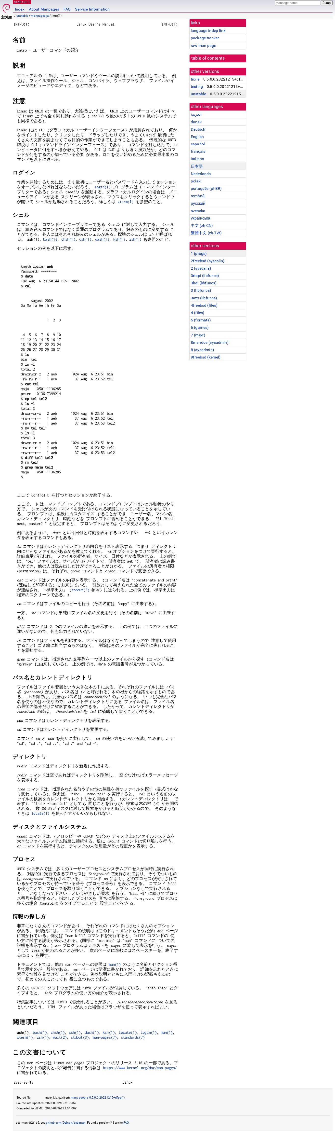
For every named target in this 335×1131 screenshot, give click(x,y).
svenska (198, 210)
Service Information (92, 9)
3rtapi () (205, 275)
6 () (200, 327)
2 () (201, 268)
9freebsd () (206, 357)
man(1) (115, 964)
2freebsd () (207, 261)
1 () (199, 253)
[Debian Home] (6, 10)
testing (197, 86)
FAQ (67, 9)
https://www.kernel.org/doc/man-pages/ (140, 1068)
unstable (22, 15)
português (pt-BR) (206, 188)
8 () (202, 349)
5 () (201, 320)
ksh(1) (119, 239)
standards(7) (133, 1037)
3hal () (204, 283)
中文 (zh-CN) (202, 225)
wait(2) (60, 1037)
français (198, 151)
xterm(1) (125, 202)
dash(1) (102, 239)
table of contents (208, 58)
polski (196, 181)
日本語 (197, 166)
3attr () (204, 298)
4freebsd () (204, 305)
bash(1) (50, 239)
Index (20, 9)
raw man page (203, 45)
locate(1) (40, 813)
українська (200, 218)
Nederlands (201, 173)
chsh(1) (68, 239)
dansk (196, 122)
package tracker (205, 38)
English (197, 136)
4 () (197, 312)
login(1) (102, 187)
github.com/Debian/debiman (66, 1122)
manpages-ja (40, 15)
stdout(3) (80, 590)
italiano (197, 158)
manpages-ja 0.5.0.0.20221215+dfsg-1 (97, 1097)
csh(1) (85, 239)
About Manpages (44, 9)
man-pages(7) (105, 1037)
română (198, 195)
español (198, 144)
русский (198, 203)
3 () (201, 290)
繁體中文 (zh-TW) (206, 233)
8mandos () (210, 342)
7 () (198, 335)
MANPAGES (22, 1)
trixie (195, 79)
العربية (196, 114)
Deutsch (198, 129)
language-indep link (208, 30)
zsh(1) (135, 239)
